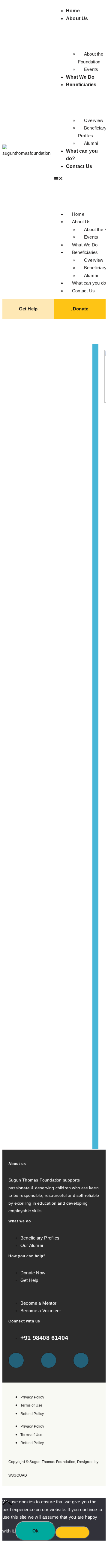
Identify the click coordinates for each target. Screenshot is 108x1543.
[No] (73, 1532)
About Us (77, 18)
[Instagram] (48, 1360)
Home (73, 10)
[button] (80, 178)
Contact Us (79, 166)
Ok (35, 1530)
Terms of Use (31, 1405)
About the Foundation (90, 57)
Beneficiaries (81, 84)
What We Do (80, 77)
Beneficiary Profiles (92, 131)
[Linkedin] (81, 1360)
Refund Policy (32, 1414)
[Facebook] (16, 1360)
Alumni (91, 143)
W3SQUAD (17, 1475)
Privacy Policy (32, 1397)
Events (91, 69)
